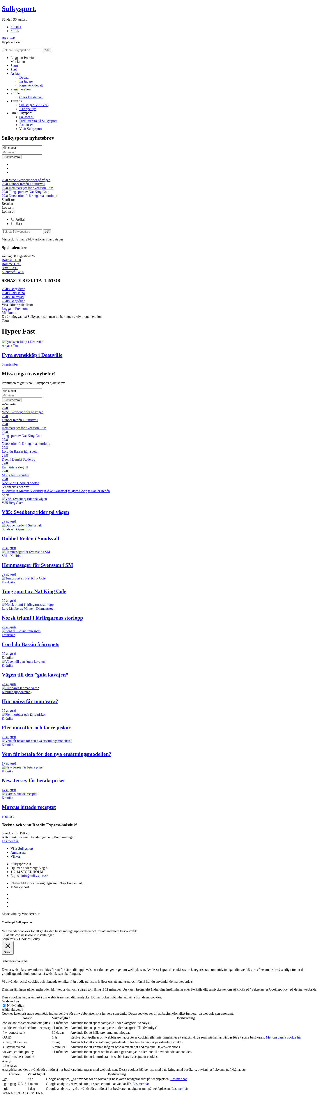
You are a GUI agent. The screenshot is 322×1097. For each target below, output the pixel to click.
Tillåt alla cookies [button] (14, 935)
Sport (14, 65)
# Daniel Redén (99, 491)
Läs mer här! (10, 841)
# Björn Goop (77, 491)
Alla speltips (27, 109)
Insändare (26, 81)
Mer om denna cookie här (283, 1037)
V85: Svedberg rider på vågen (26, 180)
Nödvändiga (15, 1005)
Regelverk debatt (31, 85)
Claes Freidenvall (31, 97)
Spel (14, 69)
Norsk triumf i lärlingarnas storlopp (29, 196)
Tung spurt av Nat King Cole (25, 192)
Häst (19, 224)
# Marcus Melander (29, 491)
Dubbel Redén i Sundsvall (23, 184)
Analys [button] (7, 1061)
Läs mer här (178, 1079)
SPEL (15, 31)
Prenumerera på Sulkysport (38, 121)
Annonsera (26, 125)
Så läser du (26, 117)
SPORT (16, 27)
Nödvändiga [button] (10, 1001)
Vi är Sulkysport (30, 129)
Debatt (23, 77)
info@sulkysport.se (34, 876)
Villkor (15, 856)
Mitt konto (9, 312)
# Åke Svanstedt (55, 491)
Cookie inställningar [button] (40, 935)
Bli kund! (8, 38)
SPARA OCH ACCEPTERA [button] (22, 1093)
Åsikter (16, 73)
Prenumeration (21, 89)
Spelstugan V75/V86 (33, 105)
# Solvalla (9, 491)
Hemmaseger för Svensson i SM (27, 188)
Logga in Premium (15, 309)
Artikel (20, 219)
